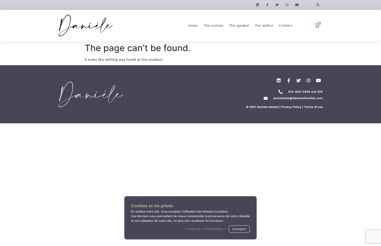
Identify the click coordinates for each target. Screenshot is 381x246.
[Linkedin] (278, 80)
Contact (285, 25)
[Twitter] (298, 80)
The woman (213, 25)
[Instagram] (308, 80)
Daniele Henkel (267, 107)
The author (264, 25)
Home (193, 25)
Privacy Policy (291, 107)
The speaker (239, 25)
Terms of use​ (313, 107)
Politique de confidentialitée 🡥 (205, 229)
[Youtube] (318, 80)
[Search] (318, 5)
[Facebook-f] (288, 80)
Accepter (239, 229)
